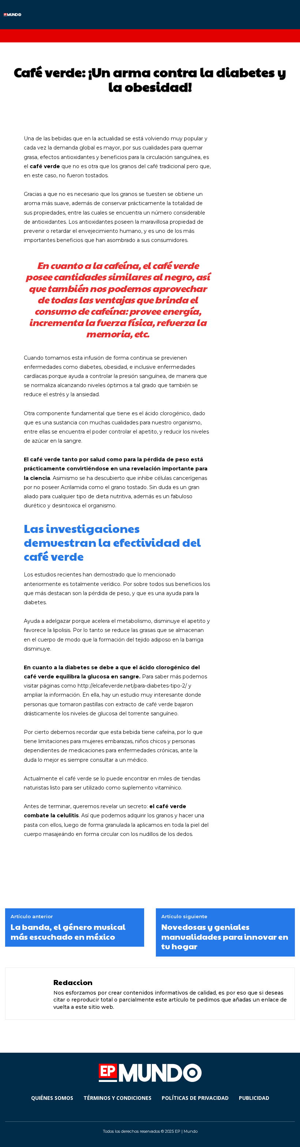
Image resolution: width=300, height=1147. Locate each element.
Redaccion (73, 982)
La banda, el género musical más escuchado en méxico (68, 931)
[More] (258, 861)
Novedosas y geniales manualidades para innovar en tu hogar (224, 936)
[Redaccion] (30, 993)
